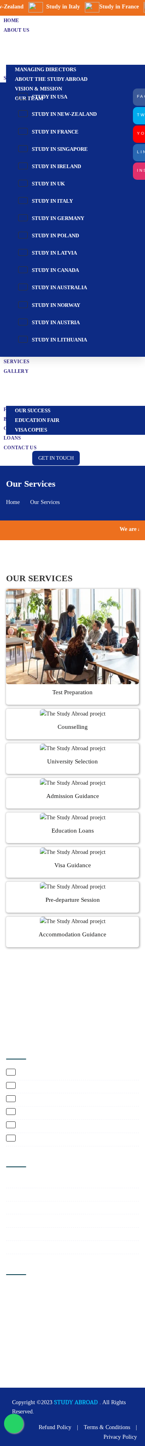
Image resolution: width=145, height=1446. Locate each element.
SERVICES (16, 361)
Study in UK (48, 184)
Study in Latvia (54, 253)
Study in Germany (57, 218)
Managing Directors (45, 69)
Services (18, 1208)
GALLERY (16, 371)
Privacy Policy (120, 1437)
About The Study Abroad (51, 79)
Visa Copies (31, 430)
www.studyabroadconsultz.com (45, 1373)
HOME (11, 20)
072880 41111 (25, 1338)
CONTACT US (20, 447)
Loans (12, 438)
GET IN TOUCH (56, 458)
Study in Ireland (56, 166)
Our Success (32, 410)
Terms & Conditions (107, 1427)
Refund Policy (55, 1427)
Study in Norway (55, 305)
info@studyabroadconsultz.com (46, 1349)
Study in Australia (59, 287)
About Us (20, 1194)
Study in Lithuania (59, 340)
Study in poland (55, 235)
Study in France (55, 132)
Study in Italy (52, 201)
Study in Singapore (59, 149)
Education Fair (37, 420)
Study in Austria (55, 322)
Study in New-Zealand (64, 114)
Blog (14, 1247)
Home (13, 502)
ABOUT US (16, 30)
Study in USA (49, 97)
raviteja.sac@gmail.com (37, 1361)
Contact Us (21, 1221)
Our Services (45, 502)
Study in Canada (55, 270)
